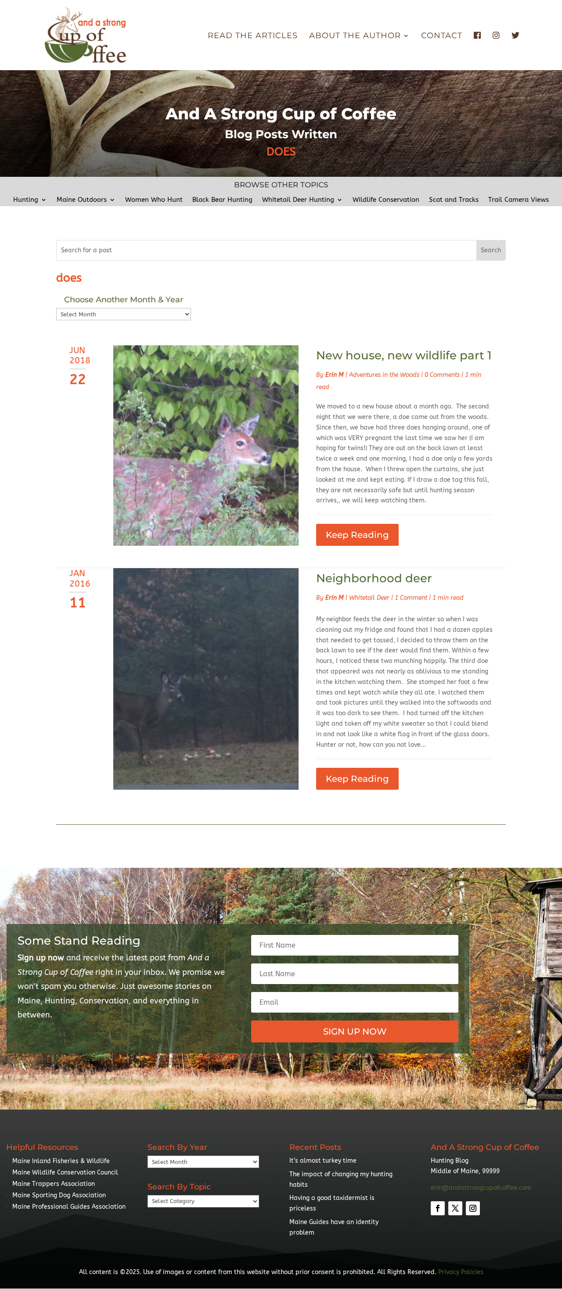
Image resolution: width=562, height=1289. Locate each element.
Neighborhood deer (374, 578)
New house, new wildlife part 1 (404, 355)
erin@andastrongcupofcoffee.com (481, 1188)
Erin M (334, 375)
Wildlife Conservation (386, 200)
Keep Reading (357, 535)
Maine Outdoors (82, 200)
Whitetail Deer (369, 598)
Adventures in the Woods (384, 375)
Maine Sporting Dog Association (59, 1195)
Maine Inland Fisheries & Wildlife (61, 1161)
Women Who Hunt (154, 200)
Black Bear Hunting (222, 200)
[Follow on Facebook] (438, 1208)
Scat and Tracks (454, 200)
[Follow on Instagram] (473, 1208)
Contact (441, 36)
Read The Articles (253, 36)
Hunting (25, 200)
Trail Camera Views (518, 200)
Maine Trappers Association (53, 1184)
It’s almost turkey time (323, 1160)
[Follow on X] (455, 1208)
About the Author (355, 36)
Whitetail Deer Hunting (298, 200)
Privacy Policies (460, 1272)
